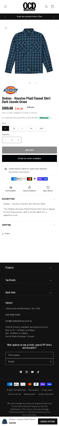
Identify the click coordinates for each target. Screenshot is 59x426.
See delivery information (19, 172)
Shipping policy (30, 394)
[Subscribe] (50, 361)
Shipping (17, 113)
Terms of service (14, 394)
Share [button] (7, 233)
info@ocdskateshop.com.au (18, 321)
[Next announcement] (54, 17)
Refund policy (34, 390)
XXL (43, 129)
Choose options (47, 421)
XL (33, 129)
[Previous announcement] (5, 17)
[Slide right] (36, 83)
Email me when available (29, 158)
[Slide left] (23, 83)
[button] (5, 7)
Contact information (46, 394)
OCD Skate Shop (19, 390)
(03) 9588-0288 (12, 314)
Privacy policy (47, 390)
